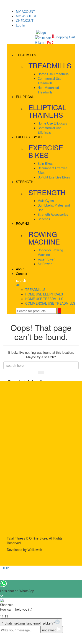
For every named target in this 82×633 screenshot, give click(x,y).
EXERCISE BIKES (45, 151)
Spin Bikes (45, 163)
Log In (20, 25)
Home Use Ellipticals (52, 123)
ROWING (22, 223)
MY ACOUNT (25, 11)
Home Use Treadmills (53, 74)
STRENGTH (24, 181)
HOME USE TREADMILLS (44, 298)
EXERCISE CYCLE (29, 137)
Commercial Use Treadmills (50, 80)
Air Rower (45, 263)
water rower (46, 259)
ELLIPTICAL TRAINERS (47, 111)
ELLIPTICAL (25, 96)
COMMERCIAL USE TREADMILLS (50, 303)
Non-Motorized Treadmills (48, 89)
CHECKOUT (24, 20)
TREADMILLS (26, 55)
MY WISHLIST (26, 16)
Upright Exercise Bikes (54, 177)
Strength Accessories (53, 214)
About (20, 269)
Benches (44, 219)
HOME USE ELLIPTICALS (44, 294)
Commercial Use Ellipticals (50, 130)
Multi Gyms (46, 200)
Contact (21, 273)
